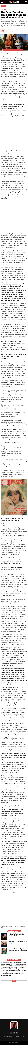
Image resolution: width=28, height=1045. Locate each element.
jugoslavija (5, 926)
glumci (10, 925)
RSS (23, 1037)
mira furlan (13, 926)
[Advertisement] (14, 134)
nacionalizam (22, 926)
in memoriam (17, 925)
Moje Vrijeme (11, 31)
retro (3, 927)
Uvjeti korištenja (17, 1037)
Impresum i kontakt (8, 1037)
